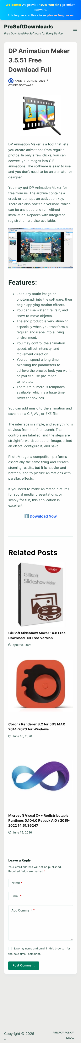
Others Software (20, 85)
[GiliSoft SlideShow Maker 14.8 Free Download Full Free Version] (40, 594)
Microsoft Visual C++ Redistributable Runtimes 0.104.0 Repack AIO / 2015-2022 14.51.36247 (39, 820)
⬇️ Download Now (40, 516)
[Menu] (75, 29)
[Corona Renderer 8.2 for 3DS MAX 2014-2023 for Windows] (40, 685)
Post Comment (23, 965)
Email (16, 896)
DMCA (70, 1038)
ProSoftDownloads (28, 26)
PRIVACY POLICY (63, 1032)
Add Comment (23, 910)
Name (16, 883)
